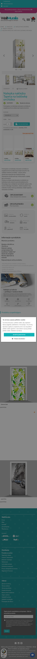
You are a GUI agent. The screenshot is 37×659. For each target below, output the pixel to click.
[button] (18, 339)
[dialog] (18, 329)
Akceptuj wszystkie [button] (19, 334)
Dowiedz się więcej (16, 330)
